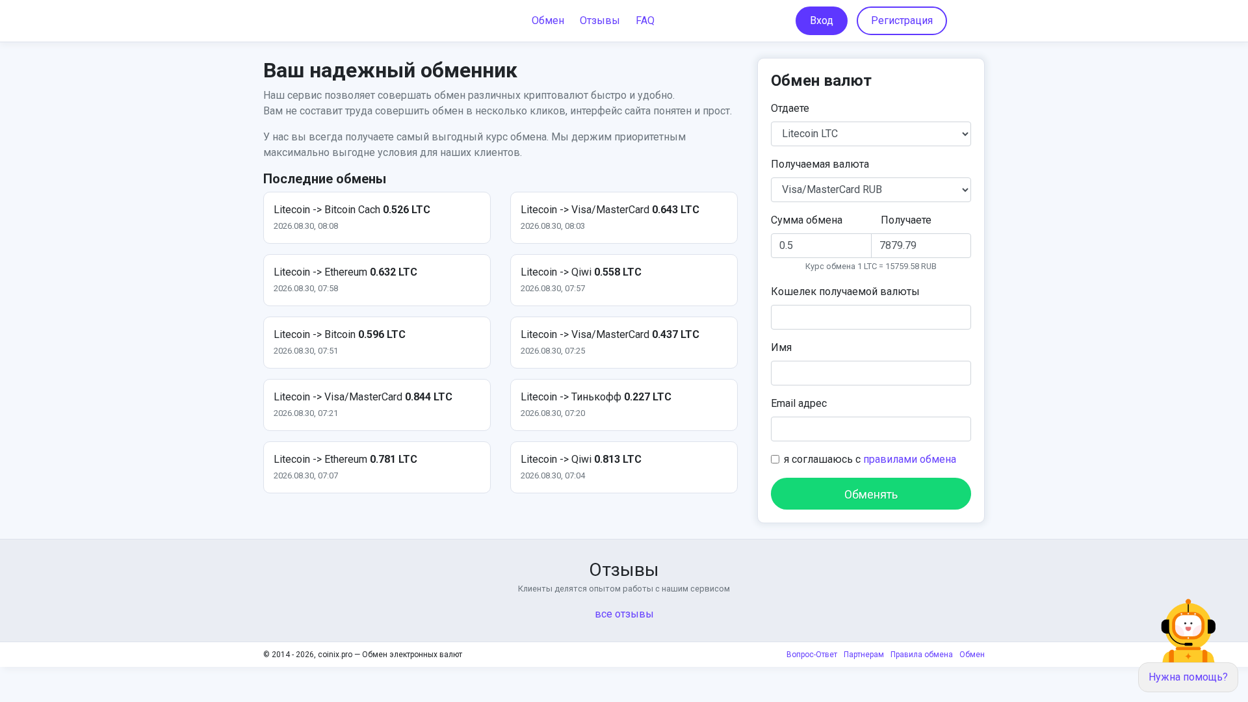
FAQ (645, 20)
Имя (781, 347)
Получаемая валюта (820, 164)
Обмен (548, 20)
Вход (821, 20)
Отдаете (790, 108)
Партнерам (864, 654)
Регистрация (902, 20)
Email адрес (799, 403)
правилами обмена (909, 459)
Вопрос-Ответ (811, 654)
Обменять (871, 494)
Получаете (906, 220)
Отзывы (600, 20)
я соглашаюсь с (870, 459)
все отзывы (624, 614)
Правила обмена (921, 654)
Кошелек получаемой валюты (845, 291)
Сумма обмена (806, 220)
